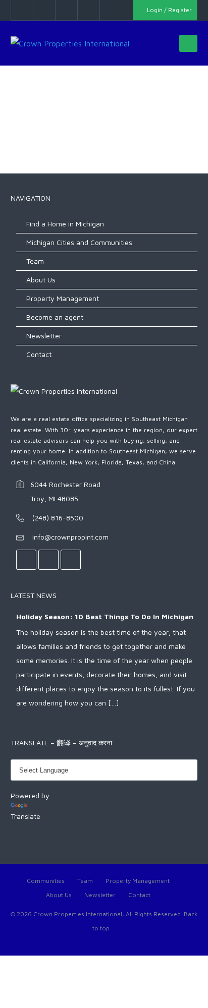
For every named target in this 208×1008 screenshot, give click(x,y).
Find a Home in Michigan (65, 223)
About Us (41, 279)
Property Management (62, 298)
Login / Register (168, 10)
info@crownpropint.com (70, 536)
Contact (38, 354)
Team (35, 261)
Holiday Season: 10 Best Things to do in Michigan (104, 616)
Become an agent (54, 317)
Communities (46, 880)
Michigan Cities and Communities (79, 242)
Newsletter (44, 335)
